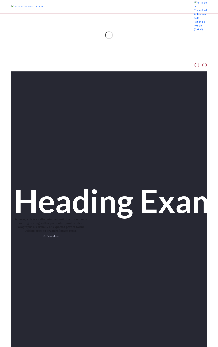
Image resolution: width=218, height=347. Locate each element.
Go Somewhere (51, 236)
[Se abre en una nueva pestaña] (200, 16)
